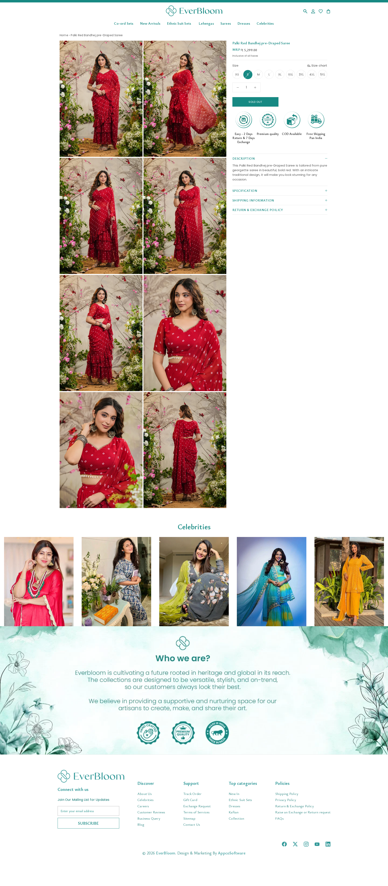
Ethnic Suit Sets (179, 23)
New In (234, 793)
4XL (312, 74)
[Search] (305, 11)
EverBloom (165, 853)
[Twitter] (295, 844)
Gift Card (190, 799)
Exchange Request (197, 806)
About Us (144, 793)
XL (279, 74)
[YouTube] (317, 844)
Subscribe (88, 823)
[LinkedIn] (328, 844)
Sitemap (189, 818)
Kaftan (233, 812)
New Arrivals (150, 23)
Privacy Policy (285, 799)
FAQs (279, 818)
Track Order (192, 793)
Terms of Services (196, 812)
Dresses (243, 23)
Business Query (148, 818)
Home (64, 35)
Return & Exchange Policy (294, 806)
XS (237, 74)
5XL (322, 74)
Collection (236, 818)
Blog (140, 824)
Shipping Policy (286, 793)
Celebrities (265, 23)
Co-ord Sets (123, 23)
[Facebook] (284, 844)
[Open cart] (328, 11)
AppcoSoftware (232, 853)
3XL (301, 74)
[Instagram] (306, 844)
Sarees (225, 23)
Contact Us (191, 824)
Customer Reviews (151, 812)
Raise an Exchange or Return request (302, 812)
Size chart (319, 65)
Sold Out (255, 102)
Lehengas (206, 23)
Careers (143, 806)
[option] (39, 581)
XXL (290, 74)
